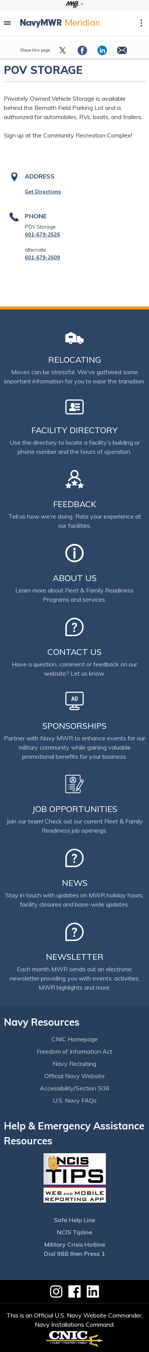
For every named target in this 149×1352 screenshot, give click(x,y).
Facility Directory (74, 430)
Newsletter (75, 956)
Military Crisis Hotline (74, 1244)
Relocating (74, 359)
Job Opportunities (74, 809)
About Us (75, 578)
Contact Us (74, 652)
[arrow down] (74, 4)
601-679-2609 (42, 257)
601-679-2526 (42, 234)
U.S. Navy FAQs (75, 1100)
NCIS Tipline (74, 1232)
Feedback (74, 504)
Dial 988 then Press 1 (74, 1253)
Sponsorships (74, 725)
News (74, 882)
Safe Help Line (74, 1220)
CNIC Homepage (75, 1039)
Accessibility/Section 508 (74, 1088)
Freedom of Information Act (74, 1051)
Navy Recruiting (74, 1063)
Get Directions (43, 191)
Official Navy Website (74, 1076)
